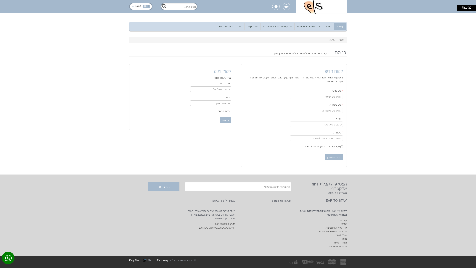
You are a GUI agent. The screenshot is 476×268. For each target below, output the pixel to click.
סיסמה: (227, 97)
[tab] (238, 7)
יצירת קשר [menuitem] (252, 26)
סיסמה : (338, 132)
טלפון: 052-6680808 (225, 224)
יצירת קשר (342, 235)
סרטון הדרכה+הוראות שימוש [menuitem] (277, 26)
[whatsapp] (8, 259)
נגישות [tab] (466, 8)
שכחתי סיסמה (224, 111)
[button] (334, 157)
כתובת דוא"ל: (224, 83)
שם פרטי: (337, 90)
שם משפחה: (336, 104)
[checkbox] (341, 147)
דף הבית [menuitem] (339, 26)
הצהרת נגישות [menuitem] (225, 26)
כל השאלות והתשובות (336, 228)
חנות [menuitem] (239, 26)
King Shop (135, 260)
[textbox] (179, 6)
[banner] (321, 6)
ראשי (341, 39)
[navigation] (238, 26)
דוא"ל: (339, 118)
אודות (344, 224)
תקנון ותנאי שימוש (338, 246)
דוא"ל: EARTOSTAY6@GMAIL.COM (217, 228)
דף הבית (343, 220)
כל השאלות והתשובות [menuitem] (308, 26)
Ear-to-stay (162, 260)
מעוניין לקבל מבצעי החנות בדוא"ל (322, 146)
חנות (344, 239)
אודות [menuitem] (327, 26)
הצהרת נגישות (340, 242)
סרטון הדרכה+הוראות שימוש (333, 231)
